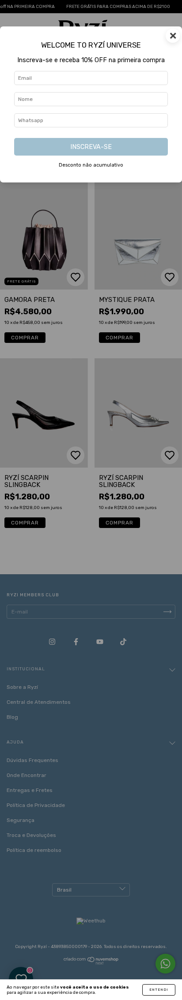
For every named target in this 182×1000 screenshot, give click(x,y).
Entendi (158, 990)
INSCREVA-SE (91, 147)
